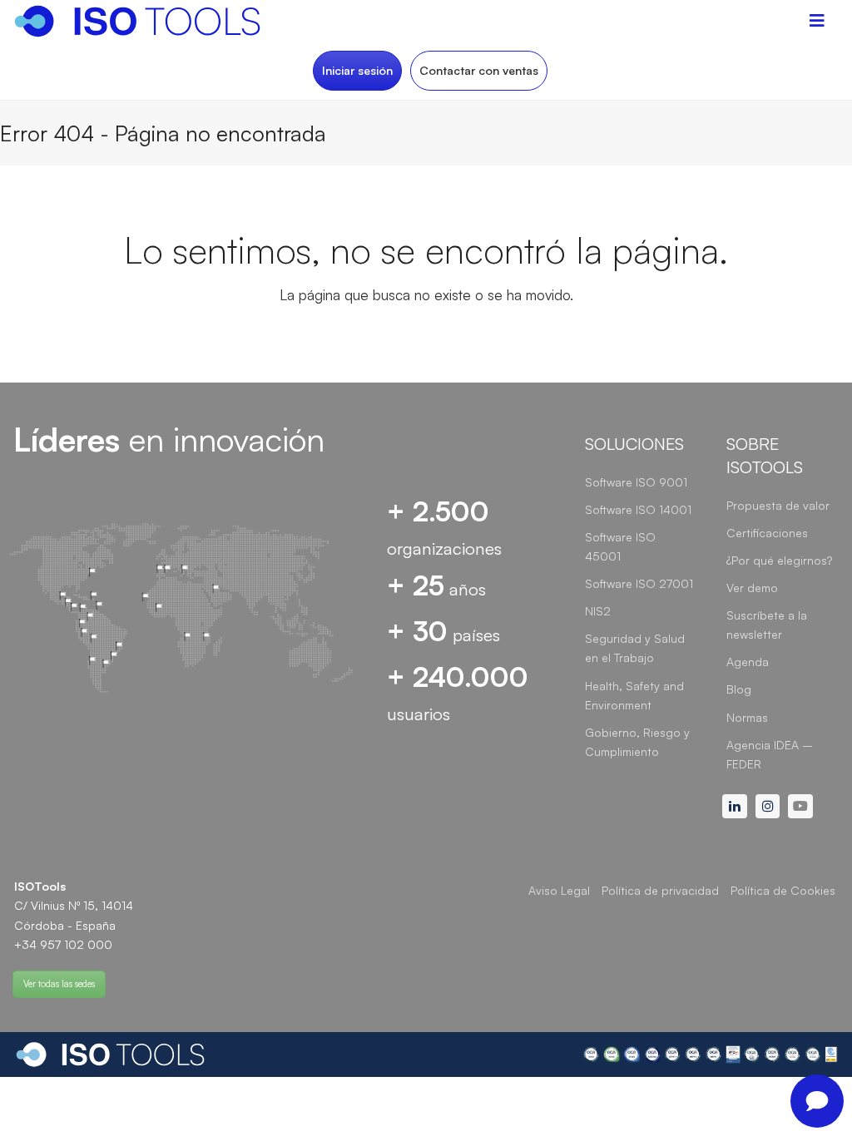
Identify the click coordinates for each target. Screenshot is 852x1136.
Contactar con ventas (478, 70)
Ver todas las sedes (59, 984)
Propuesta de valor (778, 505)
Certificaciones (767, 533)
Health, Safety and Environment (634, 695)
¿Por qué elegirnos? (779, 560)
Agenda (747, 661)
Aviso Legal (559, 890)
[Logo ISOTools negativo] (110, 1054)
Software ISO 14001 (638, 509)
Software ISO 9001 (636, 482)
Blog (738, 689)
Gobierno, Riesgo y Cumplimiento (637, 741)
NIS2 (598, 611)
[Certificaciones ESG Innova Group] (710, 1054)
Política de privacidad (660, 890)
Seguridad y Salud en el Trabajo (635, 647)
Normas (747, 717)
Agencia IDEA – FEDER (769, 754)
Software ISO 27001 (639, 583)
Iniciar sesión (357, 70)
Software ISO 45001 (620, 546)
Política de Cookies (783, 890)
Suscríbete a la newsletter (766, 624)
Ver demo (752, 587)
